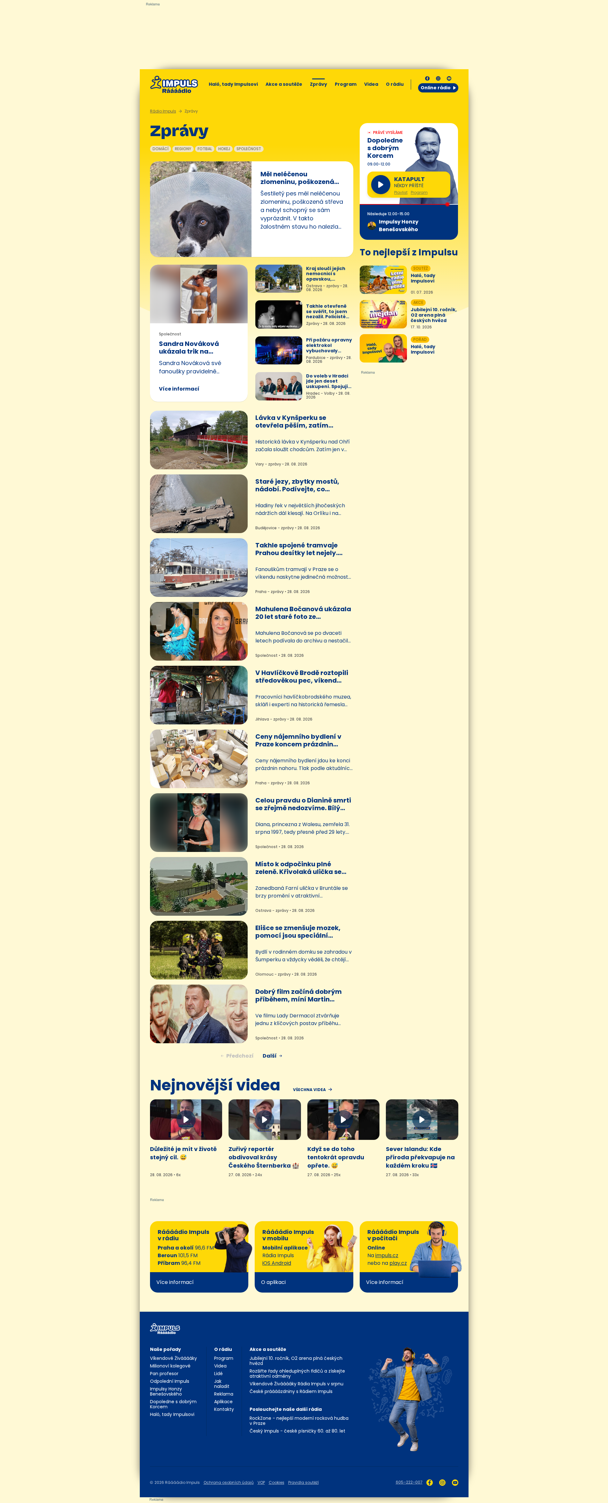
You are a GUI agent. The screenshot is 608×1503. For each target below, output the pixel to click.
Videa (371, 84)
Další (270, 1055)
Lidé (218, 1373)
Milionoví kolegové (170, 1365)
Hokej (224, 148)
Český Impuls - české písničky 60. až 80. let (297, 1430)
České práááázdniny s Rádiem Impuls (291, 1391)
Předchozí (240, 1055)
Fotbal (205, 148)
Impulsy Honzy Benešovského (166, 1391)
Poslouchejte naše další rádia (286, 1409)
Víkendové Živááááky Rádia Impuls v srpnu (296, 1383)
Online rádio (436, 87)
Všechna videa (309, 1090)
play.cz (398, 1263)
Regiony (183, 148)
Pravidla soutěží (303, 1482)
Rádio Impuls (163, 111)
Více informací (179, 388)
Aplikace (223, 1401)
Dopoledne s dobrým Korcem (173, 1404)
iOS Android (276, 1263)
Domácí (161, 148)
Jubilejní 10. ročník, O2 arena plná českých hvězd (296, 1361)
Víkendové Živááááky (173, 1358)
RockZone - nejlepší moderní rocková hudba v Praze (299, 1421)
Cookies (276, 1482)
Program (346, 84)
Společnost (248, 148)
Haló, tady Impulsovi (233, 84)
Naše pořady (165, 1349)
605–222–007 (409, 1482)
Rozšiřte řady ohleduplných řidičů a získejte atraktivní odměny (297, 1373)
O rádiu (223, 1349)
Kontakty (224, 1409)
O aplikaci (273, 1282)
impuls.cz (386, 1255)
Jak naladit (221, 1384)
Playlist (401, 192)
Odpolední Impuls (169, 1381)
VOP (261, 1482)
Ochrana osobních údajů (229, 1482)
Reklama (223, 1394)
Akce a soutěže (284, 84)
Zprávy (318, 84)
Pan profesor (164, 1373)
